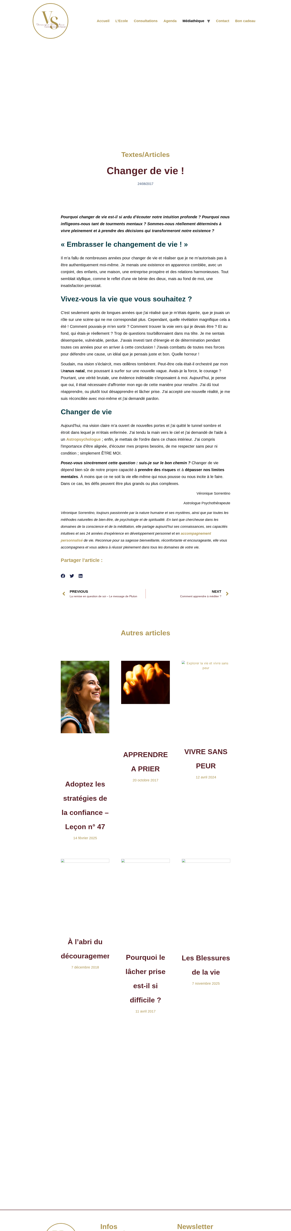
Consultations (146, 21)
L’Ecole (121, 21)
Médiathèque (193, 21)
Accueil (103, 21)
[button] (63, 576)
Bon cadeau (245, 21)
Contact (222, 21)
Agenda (170, 21)
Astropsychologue (84, 439)
